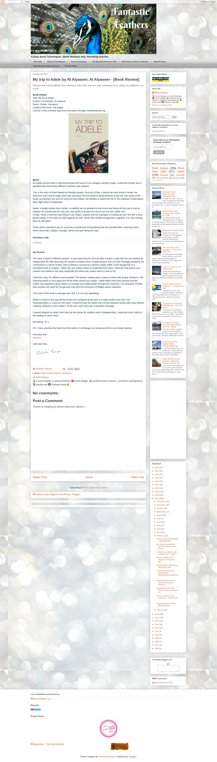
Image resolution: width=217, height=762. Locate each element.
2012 (157, 628)
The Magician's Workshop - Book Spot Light (167, 566)
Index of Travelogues (56, 62)
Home (89, 477)
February (161, 536)
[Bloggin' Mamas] (108, 737)
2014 (157, 621)
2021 (157, 485)
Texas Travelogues (79, 62)
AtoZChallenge (162, 178)
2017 (157, 498)
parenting (176, 178)
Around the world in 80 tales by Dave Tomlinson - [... (167, 590)
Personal (164, 175)
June (159, 522)
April (159, 529)
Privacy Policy (71, 66)
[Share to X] (73, 369)
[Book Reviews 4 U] (41, 699)
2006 (157, 648)
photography (156, 180)
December (161, 501)
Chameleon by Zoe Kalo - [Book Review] (166, 604)
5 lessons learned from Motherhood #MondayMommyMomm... (167, 574)
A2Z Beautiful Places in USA (104, 62)
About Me (38, 62)
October (160, 508)
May (159, 525)
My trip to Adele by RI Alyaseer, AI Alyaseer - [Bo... (166, 559)
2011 (157, 631)
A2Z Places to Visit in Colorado (135, 62)
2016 (157, 614)
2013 (157, 624)
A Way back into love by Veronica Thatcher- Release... (165, 582)
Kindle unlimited (158, 131)
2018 (157, 495)
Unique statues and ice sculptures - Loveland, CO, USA (173, 286)
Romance (67, 373)
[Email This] (69, 369)
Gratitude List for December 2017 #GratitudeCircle (169, 194)
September (161, 512)
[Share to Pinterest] (78, 369)
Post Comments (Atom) (95, 487)
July (159, 519)
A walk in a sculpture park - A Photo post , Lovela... (167, 553)
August (160, 515)
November (161, 505)
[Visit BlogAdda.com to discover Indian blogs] (36, 709)
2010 (157, 635)
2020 (157, 488)
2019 (157, 492)
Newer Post (40, 477)
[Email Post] (64, 368)
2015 (157, 618)
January (160, 610)
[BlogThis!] (71, 369)
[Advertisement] (168, 419)
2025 (157, 471)
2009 (157, 638)
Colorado (180, 175)
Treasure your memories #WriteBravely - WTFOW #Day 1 (172, 305)
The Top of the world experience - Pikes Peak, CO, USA (172, 250)
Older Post (137, 477)
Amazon (37, 242)
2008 (157, 642)
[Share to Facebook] (76, 369)
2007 (157, 645)
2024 (157, 474)
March (159, 532)
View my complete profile (162, 105)
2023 (157, 478)
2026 (157, 468)
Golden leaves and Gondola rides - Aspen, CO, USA (171, 213)
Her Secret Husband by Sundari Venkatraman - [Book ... (166, 546)
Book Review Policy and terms (47, 66)
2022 (157, 481)
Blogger (132, 756)
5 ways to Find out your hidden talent (171, 268)
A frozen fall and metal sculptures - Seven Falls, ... (167, 598)
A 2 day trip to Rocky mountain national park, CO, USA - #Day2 (171, 324)
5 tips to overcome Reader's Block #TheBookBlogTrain (170, 344)
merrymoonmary (107, 756)
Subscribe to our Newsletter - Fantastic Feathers (167, 141)
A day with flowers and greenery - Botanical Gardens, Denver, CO (171, 361)
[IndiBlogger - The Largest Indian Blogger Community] (119, 749)
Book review (47, 373)
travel (181, 171)
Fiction (57, 373)
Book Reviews (160, 62)
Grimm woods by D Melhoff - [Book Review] (167, 540)
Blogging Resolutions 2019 (173, 230)
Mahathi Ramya (161, 93)
